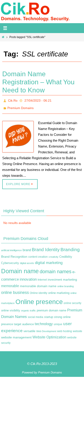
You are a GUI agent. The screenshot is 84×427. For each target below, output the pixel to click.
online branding (65, 283)
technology (44, 321)
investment (55, 277)
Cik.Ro (12, 100)
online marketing (58, 290)
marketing (70, 277)
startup (48, 314)
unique (58, 321)
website (77, 328)
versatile (29, 328)
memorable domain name (38, 283)
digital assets (27, 260)
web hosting (64, 328)
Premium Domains (20, 106)
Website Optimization (49, 335)
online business (15, 290)
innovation (28, 277)
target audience (24, 321)
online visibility (10, 308)
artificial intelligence (11, 247)
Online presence (39, 299)
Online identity (38, 290)
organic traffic (28, 308)
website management (16, 335)
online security (72, 300)
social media (35, 314)
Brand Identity (46, 247)
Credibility (65, 254)
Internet (42, 277)
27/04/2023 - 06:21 (38, 100)
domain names (55, 269)
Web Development (46, 328)
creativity (53, 254)
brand (27, 247)
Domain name (20, 268)
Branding (70, 247)
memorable (10, 283)
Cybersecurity (10, 260)
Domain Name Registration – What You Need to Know (38, 82)
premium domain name (51, 308)
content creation (38, 254)
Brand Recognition (14, 254)
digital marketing (48, 260)
